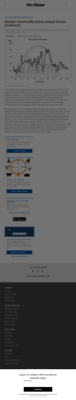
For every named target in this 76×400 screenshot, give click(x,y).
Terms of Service (33, 395)
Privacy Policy (43, 395)
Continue (38, 389)
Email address (28, 380)
